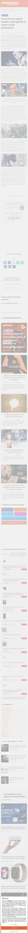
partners (10, 900)
